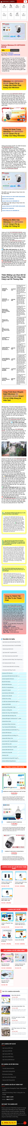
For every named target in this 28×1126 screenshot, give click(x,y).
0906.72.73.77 (9, 1099)
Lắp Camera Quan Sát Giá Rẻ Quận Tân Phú (11, 642)
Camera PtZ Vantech (6, 690)
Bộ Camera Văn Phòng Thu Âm (9, 670)
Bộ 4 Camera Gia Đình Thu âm (9, 663)
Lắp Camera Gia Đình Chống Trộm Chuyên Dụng (12, 659)
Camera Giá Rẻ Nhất (6, 704)
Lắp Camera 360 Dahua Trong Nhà (9, 746)
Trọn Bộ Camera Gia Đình (8, 1068)
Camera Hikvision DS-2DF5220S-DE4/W (20, 964)
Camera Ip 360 (5, 755)
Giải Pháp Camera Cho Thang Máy (19, 1029)
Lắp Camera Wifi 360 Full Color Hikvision (10, 676)
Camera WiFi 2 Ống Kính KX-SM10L (6, 940)
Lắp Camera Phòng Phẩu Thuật (8, 707)
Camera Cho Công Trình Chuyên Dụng (10, 712)
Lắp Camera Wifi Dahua (7, 1056)
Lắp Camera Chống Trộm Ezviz (8, 724)
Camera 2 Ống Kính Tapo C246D (7, 924)
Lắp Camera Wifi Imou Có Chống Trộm (10, 735)
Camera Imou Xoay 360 (7, 752)
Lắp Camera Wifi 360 (7, 1051)
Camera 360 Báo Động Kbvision (9, 761)
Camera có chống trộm (7, 710)
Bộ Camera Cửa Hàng (7, 1074)
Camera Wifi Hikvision (6, 732)
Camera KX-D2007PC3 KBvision (14, 822)
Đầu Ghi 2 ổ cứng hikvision (8, 687)
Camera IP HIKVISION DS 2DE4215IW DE (14, 851)
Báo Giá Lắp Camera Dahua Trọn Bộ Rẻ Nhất (12, 645)
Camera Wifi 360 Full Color (7, 749)
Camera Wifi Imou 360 (6, 744)
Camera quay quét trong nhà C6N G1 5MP (21, 883)
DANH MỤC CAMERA (8, 1)
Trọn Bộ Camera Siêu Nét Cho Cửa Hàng (11, 666)
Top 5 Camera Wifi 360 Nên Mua (9, 727)
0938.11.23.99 (9, 1097)
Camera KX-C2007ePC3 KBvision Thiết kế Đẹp (14, 791)
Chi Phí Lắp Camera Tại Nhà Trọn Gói (18, 1018)
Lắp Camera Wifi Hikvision (8, 1059)
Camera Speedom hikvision (8, 678)
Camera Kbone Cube (6, 721)
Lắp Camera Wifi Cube (7, 1048)
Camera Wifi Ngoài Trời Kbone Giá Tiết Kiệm (11, 718)
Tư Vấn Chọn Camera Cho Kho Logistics (10, 701)
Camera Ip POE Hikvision (7, 673)
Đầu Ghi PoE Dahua (6, 681)
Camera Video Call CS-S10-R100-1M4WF (6, 883)
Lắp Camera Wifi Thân (7, 1054)
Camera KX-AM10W (19, 939)
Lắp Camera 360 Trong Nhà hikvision (10, 741)
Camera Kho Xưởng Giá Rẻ (8, 1071)
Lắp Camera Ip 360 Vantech (8, 693)
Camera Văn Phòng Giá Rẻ (8, 1080)
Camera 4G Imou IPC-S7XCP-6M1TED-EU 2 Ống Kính (20, 924)
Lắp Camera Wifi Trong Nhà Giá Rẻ (10, 652)
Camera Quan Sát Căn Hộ (8, 649)
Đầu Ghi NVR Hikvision (7, 684)
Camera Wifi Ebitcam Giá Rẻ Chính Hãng (10, 729)
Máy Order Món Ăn (16, 995)
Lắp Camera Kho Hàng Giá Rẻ (9, 1077)
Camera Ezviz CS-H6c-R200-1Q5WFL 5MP (6, 899)
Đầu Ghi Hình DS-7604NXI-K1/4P (5, 981)
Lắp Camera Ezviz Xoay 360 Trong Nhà (10, 758)
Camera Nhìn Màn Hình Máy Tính (9, 715)
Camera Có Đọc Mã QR (7, 695)
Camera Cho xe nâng (6, 698)
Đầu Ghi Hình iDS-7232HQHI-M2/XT (5, 964)
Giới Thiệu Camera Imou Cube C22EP (10, 656)
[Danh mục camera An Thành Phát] (25, 1)
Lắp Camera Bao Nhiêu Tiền (18, 1006)
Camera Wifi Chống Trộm (7, 738)
